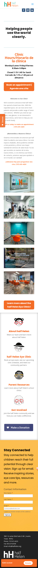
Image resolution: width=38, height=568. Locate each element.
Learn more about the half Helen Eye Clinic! (19, 305)
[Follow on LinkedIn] (32, 10)
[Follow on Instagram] (28, 10)
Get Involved (19, 409)
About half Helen (19, 331)
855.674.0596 (11, 544)
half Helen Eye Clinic (19, 356)
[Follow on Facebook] (23, 10)
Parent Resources (19, 384)
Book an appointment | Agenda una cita (19, 86)
